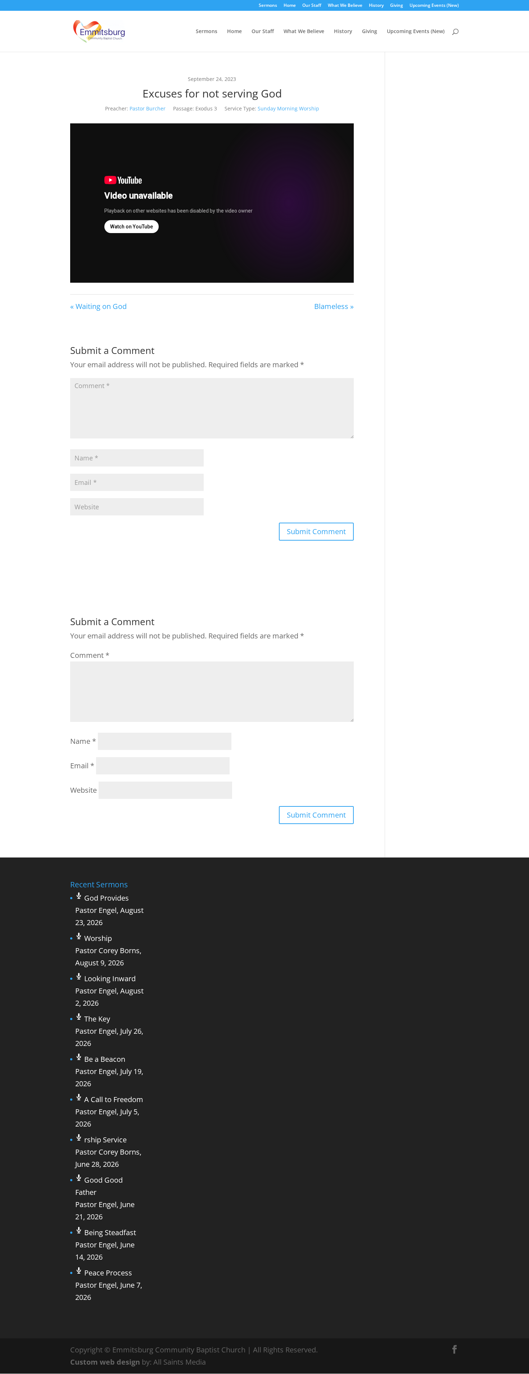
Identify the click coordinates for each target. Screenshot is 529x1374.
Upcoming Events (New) (434, 5)
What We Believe (345, 5)
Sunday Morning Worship (288, 108)
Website (83, 790)
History (376, 5)
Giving (396, 5)
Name (83, 741)
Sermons (268, 5)
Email (82, 765)
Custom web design (105, 1362)
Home (290, 5)
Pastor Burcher (148, 108)
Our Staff (311, 5)
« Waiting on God (98, 306)
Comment (89, 655)
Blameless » (334, 306)
